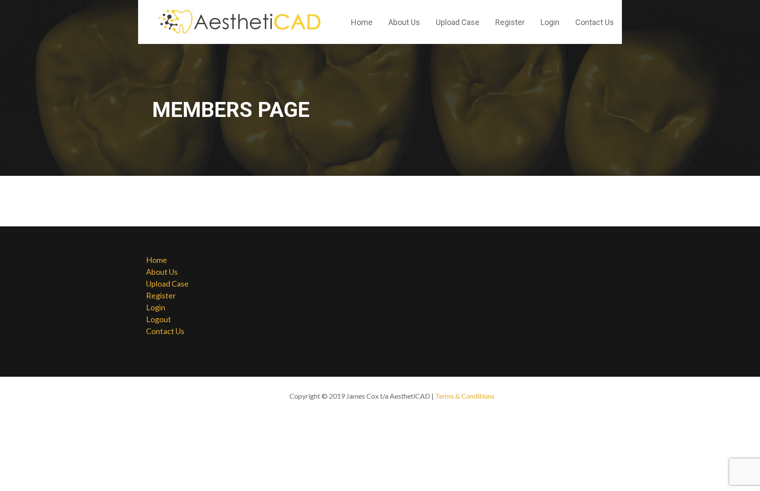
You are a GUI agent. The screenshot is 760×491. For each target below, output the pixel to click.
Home (362, 22)
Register (510, 22)
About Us (404, 22)
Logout (158, 319)
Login (550, 22)
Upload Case (457, 22)
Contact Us (594, 22)
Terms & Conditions (464, 396)
